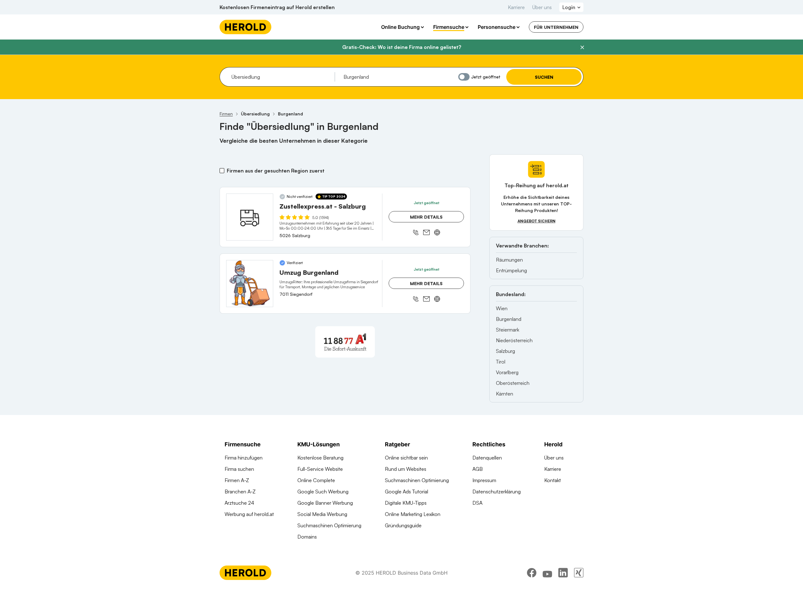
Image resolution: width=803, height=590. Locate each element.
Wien (502, 308)
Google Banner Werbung (325, 503)
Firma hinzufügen (244, 457)
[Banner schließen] (582, 47)
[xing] (578, 572)
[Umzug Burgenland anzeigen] (249, 283)
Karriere (516, 7)
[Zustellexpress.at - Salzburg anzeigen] (249, 217)
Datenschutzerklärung (496, 491)
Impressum (484, 480)
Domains (307, 537)
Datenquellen (487, 457)
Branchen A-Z (240, 491)
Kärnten (504, 394)
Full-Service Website (320, 469)
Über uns (542, 7)
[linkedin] (563, 572)
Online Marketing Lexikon (412, 514)
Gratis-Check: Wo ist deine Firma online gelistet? (401, 47)
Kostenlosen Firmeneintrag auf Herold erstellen (277, 7)
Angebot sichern (537, 221)
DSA (477, 503)
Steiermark (507, 330)
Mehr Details (426, 217)
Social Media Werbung (322, 514)
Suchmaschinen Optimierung (329, 525)
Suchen (544, 77)
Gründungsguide (403, 525)
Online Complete (316, 480)
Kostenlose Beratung (320, 457)
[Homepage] (245, 27)
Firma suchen (239, 469)
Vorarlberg (507, 372)
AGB (477, 469)
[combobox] (280, 77)
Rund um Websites (405, 469)
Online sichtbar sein (406, 457)
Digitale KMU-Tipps (406, 503)
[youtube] (547, 572)
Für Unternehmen (556, 27)
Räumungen (509, 260)
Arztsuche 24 (239, 503)
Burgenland (508, 319)
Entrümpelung (511, 270)
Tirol (500, 362)
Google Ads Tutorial (406, 491)
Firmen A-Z (237, 480)
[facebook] (531, 572)
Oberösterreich (512, 383)
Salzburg (505, 351)
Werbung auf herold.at (249, 514)
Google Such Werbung (322, 491)
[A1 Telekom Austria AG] (345, 342)
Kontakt (552, 480)
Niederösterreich (514, 340)
